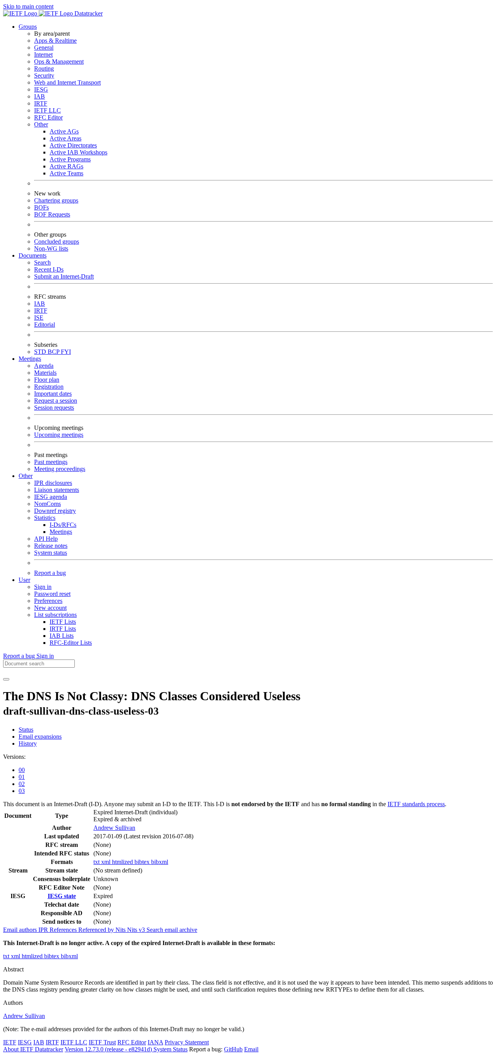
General (43, 47)
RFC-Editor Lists (71, 642)
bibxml (159, 862)
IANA (155, 1042)
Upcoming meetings (58, 434)
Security (44, 75)
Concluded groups (56, 241)
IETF (9, 1042)
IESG (41, 89)
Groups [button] (28, 26)
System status (50, 552)
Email (251, 1049)
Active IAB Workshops (78, 152)
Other (41, 124)
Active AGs (64, 131)
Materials (45, 372)
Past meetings (50, 462)
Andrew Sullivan (114, 827)
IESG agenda (50, 496)
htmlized (123, 862)
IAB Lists (62, 635)
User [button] (24, 579)
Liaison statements (56, 489)
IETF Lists (63, 621)
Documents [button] (32, 255)
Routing (44, 68)
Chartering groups (56, 200)
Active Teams (66, 173)
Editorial (44, 324)
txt (97, 862)
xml (106, 862)
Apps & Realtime (55, 40)
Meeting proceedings (59, 469)
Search (42, 262)
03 (22, 791)
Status (26, 729)
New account (50, 607)
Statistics (44, 517)
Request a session (55, 400)
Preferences (48, 600)
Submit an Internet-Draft (64, 276)
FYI (66, 351)
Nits (121, 929)
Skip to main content (28, 6)
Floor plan (46, 379)
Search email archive (171, 929)
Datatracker (88, 13)
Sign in (43, 586)
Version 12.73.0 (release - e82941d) (109, 1049)
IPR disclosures (53, 483)
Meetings (61, 531)
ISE (38, 317)
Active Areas (65, 138)
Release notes (50, 545)
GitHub (233, 1049)
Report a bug (50, 573)
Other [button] (26, 476)
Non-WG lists (51, 248)
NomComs (47, 503)
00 (22, 770)
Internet (43, 54)
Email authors (20, 929)
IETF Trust (102, 1042)
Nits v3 (136, 929)
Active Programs (70, 159)
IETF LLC (47, 110)
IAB (39, 96)
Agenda (43, 365)
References (64, 929)
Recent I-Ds (49, 269)
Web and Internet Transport (67, 82)
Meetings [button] (30, 358)
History (28, 743)
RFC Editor (48, 117)
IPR (44, 929)
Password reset (52, 593)
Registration (49, 386)
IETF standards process (416, 804)
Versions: (14, 756)
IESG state (62, 896)
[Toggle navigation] (6, 679)
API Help (46, 538)
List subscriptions (55, 614)
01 (22, 777)
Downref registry (55, 510)
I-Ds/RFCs (63, 524)
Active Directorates (73, 145)
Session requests (54, 407)
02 (22, 784)
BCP (54, 351)
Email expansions (40, 736)
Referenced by (96, 929)
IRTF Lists (63, 628)
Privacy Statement (187, 1042)
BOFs (41, 207)
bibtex (142, 862)
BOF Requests (52, 214)
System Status (170, 1049)
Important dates (53, 393)
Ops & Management (59, 61)
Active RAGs (66, 166)
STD (41, 351)
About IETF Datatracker (33, 1049)
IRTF (40, 103)
